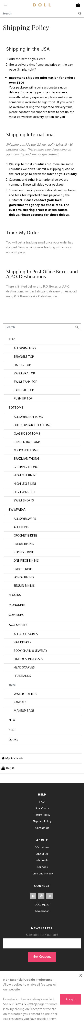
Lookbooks (42, 911)
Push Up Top (23, 398)
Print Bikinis (23, 569)
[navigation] (7, 5)
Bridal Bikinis (24, 544)
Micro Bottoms (26, 450)
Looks (13, 740)
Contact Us (42, 828)
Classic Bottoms (27, 433)
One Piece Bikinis (26, 560)
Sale (12, 730)
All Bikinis (21, 527)
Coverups (16, 615)
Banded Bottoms (27, 442)
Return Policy (42, 815)
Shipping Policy (42, 821)
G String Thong (26, 467)
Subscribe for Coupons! (42, 935)
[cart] (77, 5)
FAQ (42, 802)
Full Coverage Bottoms (32, 425)
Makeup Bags (24, 711)
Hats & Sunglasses (28, 659)
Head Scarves (24, 667)
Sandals (20, 702)
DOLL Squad (42, 904)
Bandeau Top (24, 390)
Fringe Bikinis (24, 577)
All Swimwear (25, 519)
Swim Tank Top (25, 382)
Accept (70, 999)
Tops (12, 339)
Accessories (18, 625)
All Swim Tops (25, 348)
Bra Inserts (22, 642)
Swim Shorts (24, 500)
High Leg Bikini (25, 484)
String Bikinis (24, 552)
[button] (11, 758)
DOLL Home (42, 847)
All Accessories (26, 634)
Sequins (15, 595)
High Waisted (24, 492)
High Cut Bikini (25, 475)
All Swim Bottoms (28, 417)
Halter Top (22, 365)
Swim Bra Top (24, 373)
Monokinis (17, 605)
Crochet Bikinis (25, 535)
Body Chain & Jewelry (30, 651)
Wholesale (42, 860)
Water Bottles (25, 694)
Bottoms (16, 408)
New (12, 720)
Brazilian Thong (26, 458)
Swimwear (17, 509)
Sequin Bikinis (24, 586)
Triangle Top (24, 357)
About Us (42, 854)
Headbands (22, 676)
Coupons (42, 867)
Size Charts (42, 808)
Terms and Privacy (42, 873)
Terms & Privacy (25, 1004)
